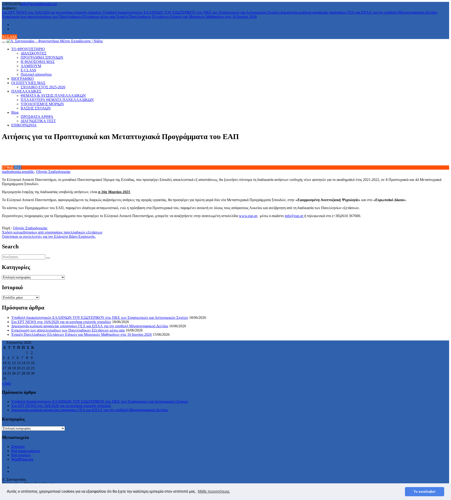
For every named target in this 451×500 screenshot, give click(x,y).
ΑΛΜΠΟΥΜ (31, 66)
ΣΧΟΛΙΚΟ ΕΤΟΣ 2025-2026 (43, 87)
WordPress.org (22, 459)
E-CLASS (28, 70)
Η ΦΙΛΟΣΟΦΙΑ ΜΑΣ (37, 62)
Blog (15, 112)
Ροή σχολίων (21, 455)
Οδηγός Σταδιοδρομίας (53, 172)
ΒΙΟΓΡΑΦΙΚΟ (22, 79)
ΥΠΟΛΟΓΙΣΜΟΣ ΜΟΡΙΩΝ (42, 104)
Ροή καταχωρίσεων (25, 451)
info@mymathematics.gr (39, 4)
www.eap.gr (248, 216)
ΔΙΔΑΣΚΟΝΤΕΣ (34, 53)
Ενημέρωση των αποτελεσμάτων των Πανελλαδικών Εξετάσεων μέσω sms (59, 17)
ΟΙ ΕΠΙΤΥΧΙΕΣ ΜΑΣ (28, 83)
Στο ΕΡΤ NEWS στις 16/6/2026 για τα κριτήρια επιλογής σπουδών (52, 12)
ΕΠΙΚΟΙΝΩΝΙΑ (24, 125)
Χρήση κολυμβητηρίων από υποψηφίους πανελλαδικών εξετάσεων (52, 232)
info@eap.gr (294, 216)
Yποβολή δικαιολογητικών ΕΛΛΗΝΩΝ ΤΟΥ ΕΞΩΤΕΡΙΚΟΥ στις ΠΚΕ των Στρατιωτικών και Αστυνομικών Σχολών (191, 12)
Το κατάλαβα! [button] (424, 491)
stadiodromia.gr (13, 172)
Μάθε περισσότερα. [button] (214, 491)
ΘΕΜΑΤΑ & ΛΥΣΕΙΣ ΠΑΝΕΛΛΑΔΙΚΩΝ (53, 96)
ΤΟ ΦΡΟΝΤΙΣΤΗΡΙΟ (28, 49)
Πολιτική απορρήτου (36, 74)
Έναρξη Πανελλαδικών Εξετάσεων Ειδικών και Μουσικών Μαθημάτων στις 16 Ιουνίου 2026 (186, 17)
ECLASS (9, 37)
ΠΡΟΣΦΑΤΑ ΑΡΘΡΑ (37, 117)
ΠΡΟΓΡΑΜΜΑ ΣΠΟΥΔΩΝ (42, 57)
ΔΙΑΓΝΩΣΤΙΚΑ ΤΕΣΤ (38, 121)
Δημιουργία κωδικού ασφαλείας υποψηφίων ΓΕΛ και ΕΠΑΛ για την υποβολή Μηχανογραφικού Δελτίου (358, 12)
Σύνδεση (17, 447)
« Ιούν (6, 383)
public (29, 172)
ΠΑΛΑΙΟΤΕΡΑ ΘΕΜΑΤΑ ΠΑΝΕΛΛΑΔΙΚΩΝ (57, 100)
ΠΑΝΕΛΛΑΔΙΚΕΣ (26, 91)
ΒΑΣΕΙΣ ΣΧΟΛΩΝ (36, 108)
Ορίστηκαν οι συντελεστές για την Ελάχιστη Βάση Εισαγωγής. (49, 236)
